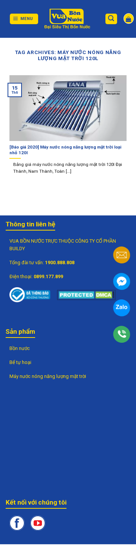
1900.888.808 (59, 262)
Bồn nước (19, 348)
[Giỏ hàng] (129, 18)
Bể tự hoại (20, 362)
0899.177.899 (48, 276)
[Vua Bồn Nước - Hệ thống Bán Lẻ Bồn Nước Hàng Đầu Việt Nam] (67, 19)
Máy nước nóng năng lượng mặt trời (47, 376)
